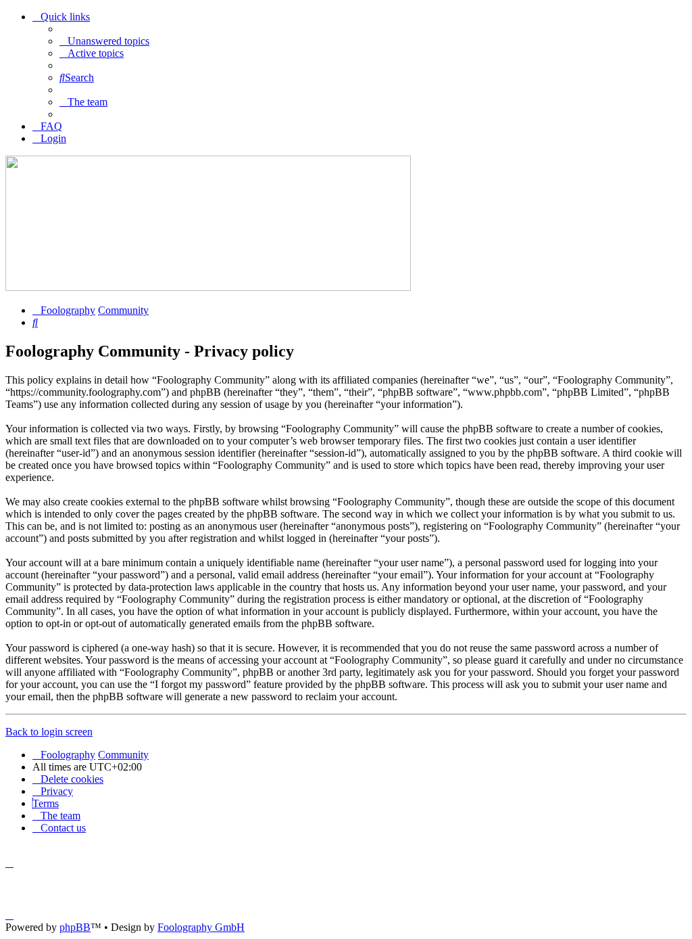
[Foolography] (208, 287)
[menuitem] (104, 41)
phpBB (75, 927)
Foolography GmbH (201, 927)
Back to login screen (49, 731)
